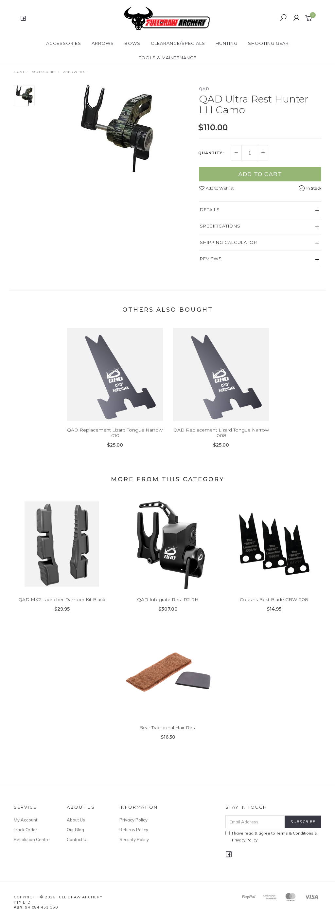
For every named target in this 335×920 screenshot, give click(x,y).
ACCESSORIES (63, 43)
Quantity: (211, 153)
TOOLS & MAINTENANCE (168, 57)
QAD (204, 88)
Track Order (25, 829)
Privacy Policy (133, 819)
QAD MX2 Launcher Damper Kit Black (61, 599)
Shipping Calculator (228, 242)
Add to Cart (260, 174)
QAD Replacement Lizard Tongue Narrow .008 (221, 432)
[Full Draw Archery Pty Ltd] (167, 18)
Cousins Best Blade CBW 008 (274, 599)
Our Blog (75, 829)
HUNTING (227, 43)
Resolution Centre (32, 839)
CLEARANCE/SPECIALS (178, 43)
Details (210, 209)
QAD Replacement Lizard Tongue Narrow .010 (115, 432)
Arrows (103, 43)
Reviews (211, 258)
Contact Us (78, 839)
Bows (132, 43)
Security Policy (134, 839)
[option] (116, 128)
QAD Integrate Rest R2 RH (168, 599)
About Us (76, 819)
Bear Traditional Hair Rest (167, 727)
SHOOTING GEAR (268, 43)
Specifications (220, 226)
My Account (25, 819)
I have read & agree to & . (274, 836)
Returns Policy (133, 829)
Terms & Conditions (294, 833)
